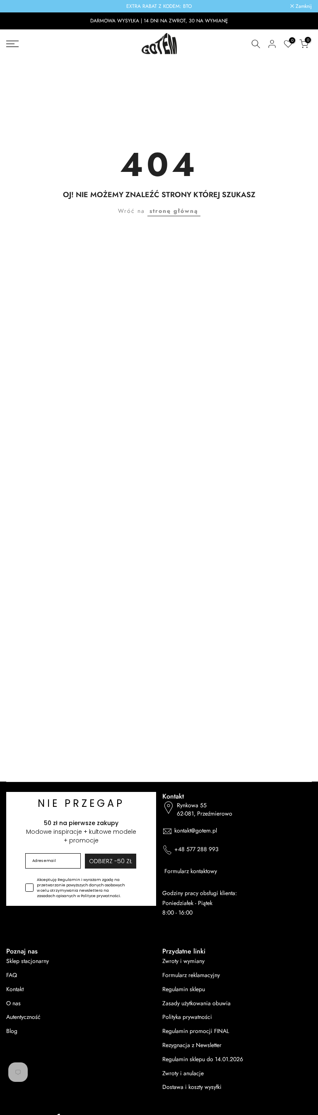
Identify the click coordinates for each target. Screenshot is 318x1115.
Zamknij (19, 6)
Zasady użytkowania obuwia (196, 1003)
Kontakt (15, 989)
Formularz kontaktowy (190, 871)
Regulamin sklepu (183, 989)
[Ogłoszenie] (159, 6)
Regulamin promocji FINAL (195, 1031)
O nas (13, 1003)
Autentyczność (23, 1017)
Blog (11, 1031)
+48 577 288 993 (196, 849)
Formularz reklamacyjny (191, 975)
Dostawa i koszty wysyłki (192, 1087)
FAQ (11, 975)
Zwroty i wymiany (183, 961)
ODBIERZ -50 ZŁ (110, 861)
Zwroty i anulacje (183, 1073)
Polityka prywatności (187, 1017)
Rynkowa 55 (204, 809)
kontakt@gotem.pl (195, 831)
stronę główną (173, 211)
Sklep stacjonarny (27, 961)
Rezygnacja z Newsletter (192, 1045)
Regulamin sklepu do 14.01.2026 (202, 1059)
